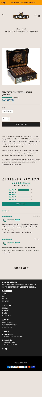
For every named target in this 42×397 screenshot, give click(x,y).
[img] (7, 216)
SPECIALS (5, 308)
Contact (5, 301)
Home (18, 29)
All (25, 29)
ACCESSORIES (6, 315)
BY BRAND (5, 310)
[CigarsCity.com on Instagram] (4, 3)
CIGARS (4, 313)
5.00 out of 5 (26, 183)
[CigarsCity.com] (21, 15)
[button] (7, 98)
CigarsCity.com (23, 363)
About (4, 299)
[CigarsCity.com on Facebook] (2, 3)
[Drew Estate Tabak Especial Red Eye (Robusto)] (21, 66)
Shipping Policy (8, 322)
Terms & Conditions (9, 325)
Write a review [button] (21, 204)
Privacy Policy (7, 327)
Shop (3, 296)
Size (3, 107)
